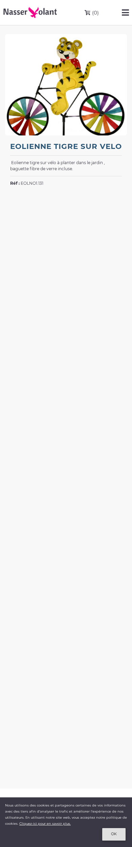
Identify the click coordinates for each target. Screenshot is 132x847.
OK (114, 834)
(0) (95, 12)
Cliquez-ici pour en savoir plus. (45, 823)
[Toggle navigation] (125, 12)
